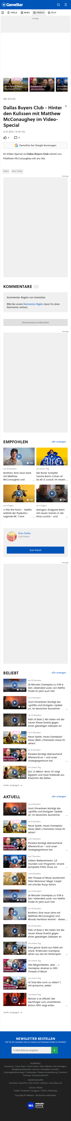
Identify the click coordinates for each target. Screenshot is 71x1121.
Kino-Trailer (17, 171)
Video (6, 171)
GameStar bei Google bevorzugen (37, 145)
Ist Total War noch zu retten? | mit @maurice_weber (44, 984)
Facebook (25, 1090)
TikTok (44, 1090)
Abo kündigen (59, 1066)
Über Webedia (46, 1066)
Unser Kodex (32, 1066)
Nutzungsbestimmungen (14, 1072)
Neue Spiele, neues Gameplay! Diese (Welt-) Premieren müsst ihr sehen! (46, 740)
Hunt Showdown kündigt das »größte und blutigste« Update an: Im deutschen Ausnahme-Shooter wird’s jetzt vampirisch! (45, 706)
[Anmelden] (54, 1050)
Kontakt (54, 1069)
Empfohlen (15, 441)
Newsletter (45, 1069)
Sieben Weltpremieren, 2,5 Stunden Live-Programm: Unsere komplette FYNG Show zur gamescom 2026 (46, 865)
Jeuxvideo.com (55, 1083)
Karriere (35, 1069)
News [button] (27, 12)
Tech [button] (53, 12)
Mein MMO (34, 1083)
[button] (58, 4)
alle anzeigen (59, 441)
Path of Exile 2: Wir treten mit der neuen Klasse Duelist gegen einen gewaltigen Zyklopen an (46, 723)
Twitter (17, 1090)
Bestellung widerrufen (21, 1069)
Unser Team (20, 1066)
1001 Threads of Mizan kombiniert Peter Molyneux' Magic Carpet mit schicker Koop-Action (46, 881)
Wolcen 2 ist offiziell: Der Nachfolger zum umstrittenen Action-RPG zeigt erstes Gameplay (44, 1003)
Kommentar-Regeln (33, 304)
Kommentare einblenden (35, 322)
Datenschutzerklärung (47, 1072)
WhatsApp (52, 1090)
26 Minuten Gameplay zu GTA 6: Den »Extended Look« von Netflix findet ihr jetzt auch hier (46, 688)
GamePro (23, 1083)
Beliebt (11, 672)
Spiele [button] (14, 12)
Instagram (35, 1090)
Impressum (9, 1066)
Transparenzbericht (40, 1075)
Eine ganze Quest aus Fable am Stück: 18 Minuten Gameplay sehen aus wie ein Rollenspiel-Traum (45, 952)
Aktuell (11, 796)
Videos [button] (40, 12)
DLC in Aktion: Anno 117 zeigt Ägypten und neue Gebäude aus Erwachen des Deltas (46, 775)
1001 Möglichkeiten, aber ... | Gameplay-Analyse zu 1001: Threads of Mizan (43, 968)
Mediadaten (31, 1072)
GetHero (44, 1083)
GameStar (13, 1083)
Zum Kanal (35, 550)
